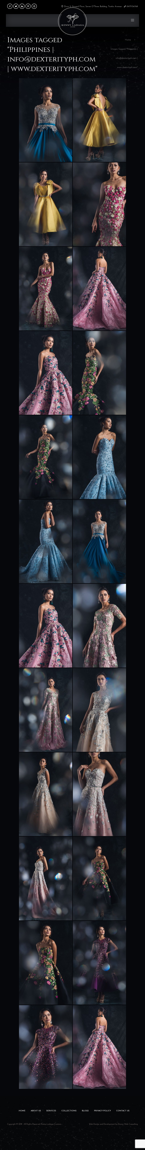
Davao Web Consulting (128, 1124)
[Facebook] (9, 6)
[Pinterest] (28, 6)
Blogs (85, 1111)
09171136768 (132, 7)
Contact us (122, 1111)
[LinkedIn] (22, 6)
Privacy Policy (102, 1111)
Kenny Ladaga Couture (51, 1124)
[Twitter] (16, 6)
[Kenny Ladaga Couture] (72, 20)
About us (36, 1111)
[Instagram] (34, 6)
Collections (68, 1111)
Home (128, 40)
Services (51, 1111)
